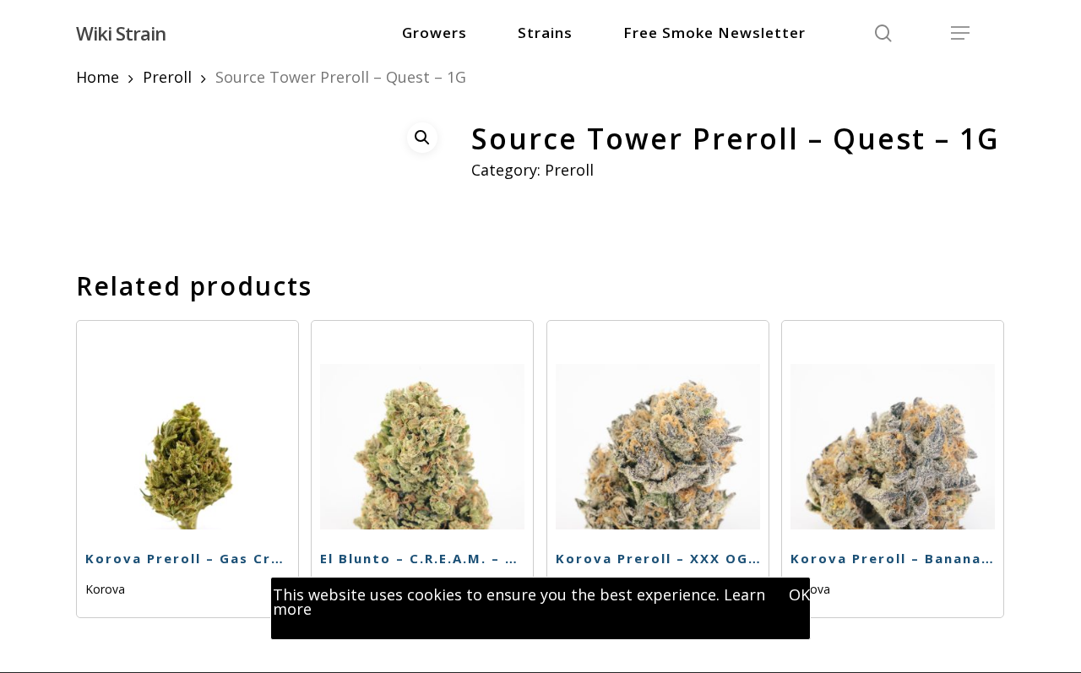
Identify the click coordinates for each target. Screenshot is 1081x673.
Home (97, 77)
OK (799, 594)
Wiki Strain (121, 33)
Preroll (167, 77)
